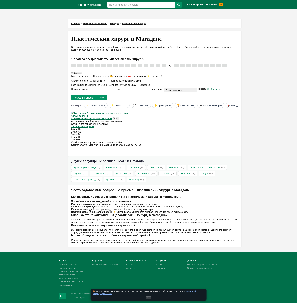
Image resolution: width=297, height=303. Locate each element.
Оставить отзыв (79, 115)
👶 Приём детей (119, 76)
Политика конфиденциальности (202, 264)
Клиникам (236, 1)
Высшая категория (98, 85)
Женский (126, 80)
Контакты (160, 268)
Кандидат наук (116, 85)
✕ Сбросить (213, 89)
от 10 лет (91, 80)
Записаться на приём (82, 126)
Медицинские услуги (68, 278)
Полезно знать (65, 285)
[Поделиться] (117, 118)
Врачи (89, 4)
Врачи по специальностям (71, 271)
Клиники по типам (67, 275)
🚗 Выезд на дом (137, 76)
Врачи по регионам (68, 264)
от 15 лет (102, 80)
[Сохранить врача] (114, 118)
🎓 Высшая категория (211, 105)
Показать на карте (89, 97)
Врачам (227, 1)
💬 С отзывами (140, 105)
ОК (148, 298)
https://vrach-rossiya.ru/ (71, 5)
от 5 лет (81, 80)
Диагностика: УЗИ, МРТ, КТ (71, 281)
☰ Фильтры (76, 73)
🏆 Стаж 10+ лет (185, 105)
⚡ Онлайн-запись (100, 76)
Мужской (136, 80)
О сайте (160, 264)
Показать (202, 89)
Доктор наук (131, 85)
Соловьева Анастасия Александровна (91, 118)
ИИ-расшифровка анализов (105, 264)
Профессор (144, 85)
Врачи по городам (67, 268)
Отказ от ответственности (199, 268)
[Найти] (178, 5)
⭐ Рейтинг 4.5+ (155, 76)
